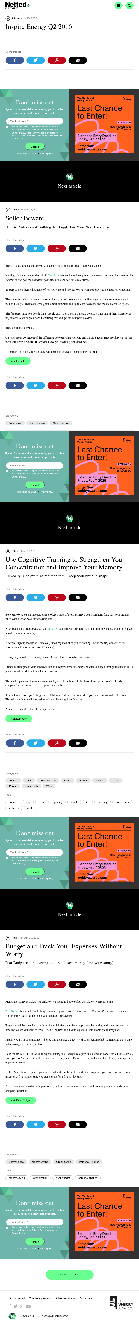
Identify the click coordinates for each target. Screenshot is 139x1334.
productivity (122, 802)
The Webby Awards (40, 1298)
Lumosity (52, 628)
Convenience (37, 422)
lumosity (102, 802)
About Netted (17, 1298)
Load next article (69, 1274)
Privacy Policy (39, 129)
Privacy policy (46, 153)
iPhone (13, 786)
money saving (17, 1177)
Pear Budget (12, 1011)
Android (13, 780)
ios (87, 802)
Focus (67, 780)
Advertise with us (65, 1298)
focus (42, 802)
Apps (28, 780)
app (28, 802)
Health (115, 780)
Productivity (31, 786)
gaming (58, 802)
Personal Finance (89, 1161)
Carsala (52, 275)
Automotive (15, 422)
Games (83, 780)
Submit (35, 146)
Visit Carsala (18, 361)
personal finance (87, 1177)
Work (49, 786)
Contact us (86, 1298)
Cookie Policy (18, 132)
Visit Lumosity (19, 718)
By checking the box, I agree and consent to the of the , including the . (37, 132)
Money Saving (61, 422)
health (74, 802)
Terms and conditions (27, 153)
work (30, 808)
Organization (63, 1161)
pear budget (63, 1177)
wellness (14, 808)
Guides (100, 780)
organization (40, 1177)
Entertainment (48, 780)
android (13, 802)
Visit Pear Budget (21, 1100)
